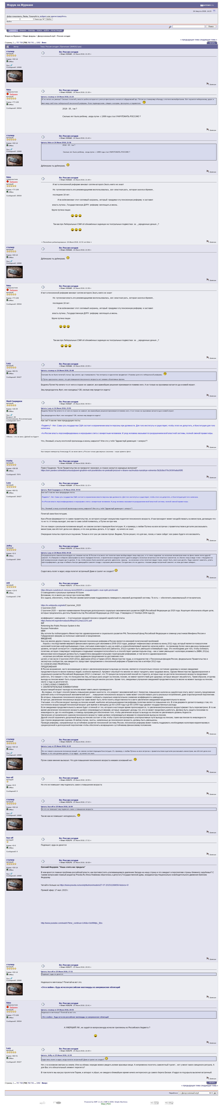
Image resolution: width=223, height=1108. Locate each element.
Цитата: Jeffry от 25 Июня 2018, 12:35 (56, 1055)
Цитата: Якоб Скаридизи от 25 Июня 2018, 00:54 (60, 490)
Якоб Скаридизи (14, 401)
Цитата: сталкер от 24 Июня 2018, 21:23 (57, 97)
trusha (9, 461)
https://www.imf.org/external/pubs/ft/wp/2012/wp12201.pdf (66, 621)
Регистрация (56, 30)
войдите (43, 16)
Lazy (8, 363)
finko (8, 90)
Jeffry (9, 546)
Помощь (31, 30)
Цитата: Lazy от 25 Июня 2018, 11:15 (56, 746)
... (15, 42)
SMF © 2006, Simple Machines (115, 1102)
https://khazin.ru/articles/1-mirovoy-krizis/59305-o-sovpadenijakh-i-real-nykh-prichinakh (79, 590)
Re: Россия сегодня (68, 52)
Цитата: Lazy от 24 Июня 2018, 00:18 (56, 553)
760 (29, 42)
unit (8, 583)
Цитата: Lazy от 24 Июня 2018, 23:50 (56, 408)
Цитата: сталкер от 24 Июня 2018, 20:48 (57, 370)
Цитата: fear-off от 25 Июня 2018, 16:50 (57, 806)
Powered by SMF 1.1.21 (93, 1102)
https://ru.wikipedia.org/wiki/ (53, 605)
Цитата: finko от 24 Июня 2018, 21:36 (56, 142)
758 (21, 42)
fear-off (9, 777)
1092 (38, 42)
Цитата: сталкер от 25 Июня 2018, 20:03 (57, 1010)
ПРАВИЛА (22, 30)
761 (32, 42)
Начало (13, 30)
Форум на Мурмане (13, 36)
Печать (212, 43)
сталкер (10, 51)
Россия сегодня (63, 36)
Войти (46, 30)
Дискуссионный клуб (46, 36)
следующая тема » (208, 40)
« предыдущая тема (189, 40)
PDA (109, 1104)
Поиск (39, 30)
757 (17, 42)
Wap (103, 1104)
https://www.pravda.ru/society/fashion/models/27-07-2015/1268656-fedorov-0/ (94, 885)
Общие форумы (29, 36)
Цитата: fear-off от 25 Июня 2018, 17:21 (57, 971)
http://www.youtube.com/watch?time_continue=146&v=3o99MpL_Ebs (71, 923)
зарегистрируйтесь (58, 16)
